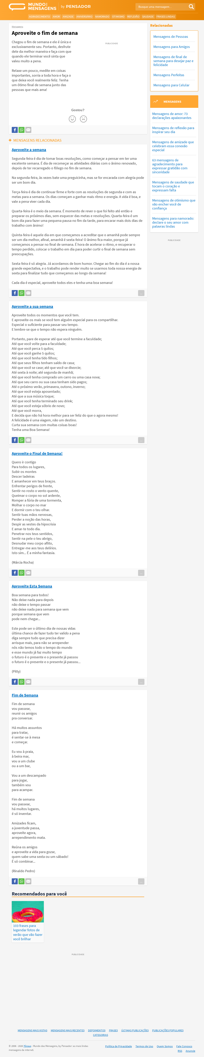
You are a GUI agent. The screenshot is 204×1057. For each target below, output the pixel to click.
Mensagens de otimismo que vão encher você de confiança (173, 204)
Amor (56, 16)
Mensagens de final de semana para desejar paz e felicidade (173, 61)
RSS (180, 1051)
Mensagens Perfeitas (168, 75)
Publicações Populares (167, 1030)
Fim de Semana (25, 695)
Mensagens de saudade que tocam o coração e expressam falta (173, 186)
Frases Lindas (166, 16)
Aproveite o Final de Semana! (37, 453)
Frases (113, 1030)
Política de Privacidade (118, 1046)
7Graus (27, 1046)
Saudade (148, 16)
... (141, 293)
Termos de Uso (144, 1046)
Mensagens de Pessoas (170, 36)
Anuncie (190, 1051)
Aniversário (84, 16)
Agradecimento (39, 16)
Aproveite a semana (29, 149)
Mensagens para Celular (171, 85)
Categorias (100, 1035)
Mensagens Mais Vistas (32, 1030)
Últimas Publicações (135, 1030)
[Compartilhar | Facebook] (15, 130)
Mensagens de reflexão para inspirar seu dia (173, 130)
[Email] (28, 130)
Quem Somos (165, 1046)
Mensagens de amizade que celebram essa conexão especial (173, 146)
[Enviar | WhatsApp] (22, 130)
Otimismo (118, 16)
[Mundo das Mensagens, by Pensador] (54, 7)
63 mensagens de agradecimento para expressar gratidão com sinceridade (169, 166)
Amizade (68, 16)
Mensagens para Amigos (171, 46)
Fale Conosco (184, 1046)
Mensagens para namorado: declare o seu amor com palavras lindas (173, 222)
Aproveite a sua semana (32, 306)
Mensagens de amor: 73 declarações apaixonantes (171, 115)
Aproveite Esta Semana (32, 586)
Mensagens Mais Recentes (67, 1030)
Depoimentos (96, 1030)
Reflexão (133, 16)
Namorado (102, 16)
